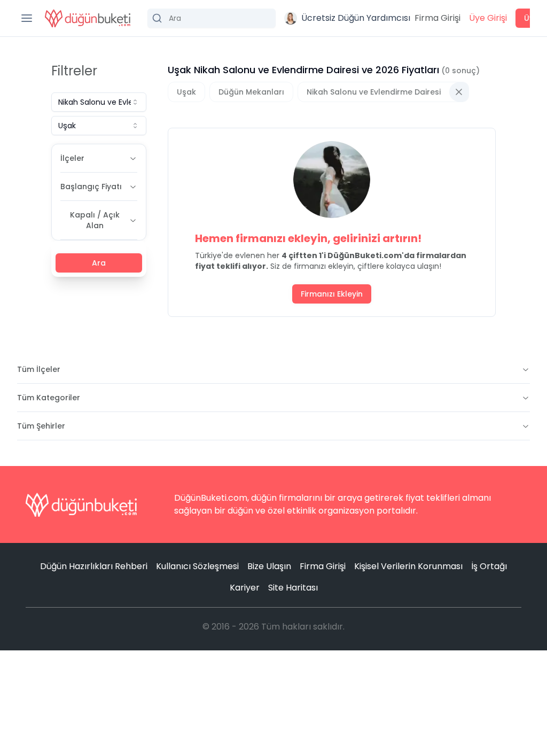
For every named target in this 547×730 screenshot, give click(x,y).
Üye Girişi (488, 18)
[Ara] (211, 18)
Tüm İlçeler (38, 369)
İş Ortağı (489, 566)
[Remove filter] (458, 92)
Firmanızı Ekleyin (332, 294)
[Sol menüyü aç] (26, 18)
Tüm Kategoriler (48, 397)
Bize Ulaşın (269, 566)
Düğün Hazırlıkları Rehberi (93, 566)
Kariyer (245, 587)
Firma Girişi (437, 18)
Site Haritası (293, 587)
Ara (99, 263)
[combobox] (98, 102)
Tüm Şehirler (41, 426)
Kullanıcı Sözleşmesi (197, 566)
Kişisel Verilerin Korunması (408, 566)
